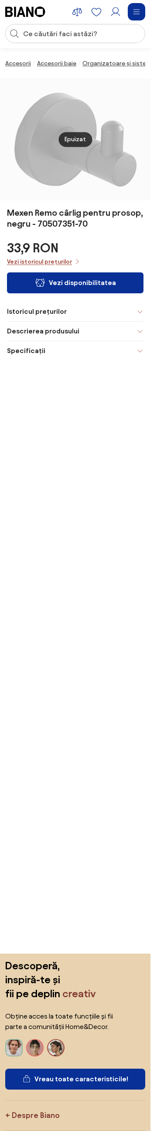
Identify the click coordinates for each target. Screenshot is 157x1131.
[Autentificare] (115, 11)
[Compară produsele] (77, 11)
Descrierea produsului (43, 331)
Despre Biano (36, 1115)
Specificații (26, 350)
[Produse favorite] (96, 11)
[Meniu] (136, 11)
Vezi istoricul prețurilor (39, 261)
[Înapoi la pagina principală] (25, 11)
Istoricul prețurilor (37, 311)
